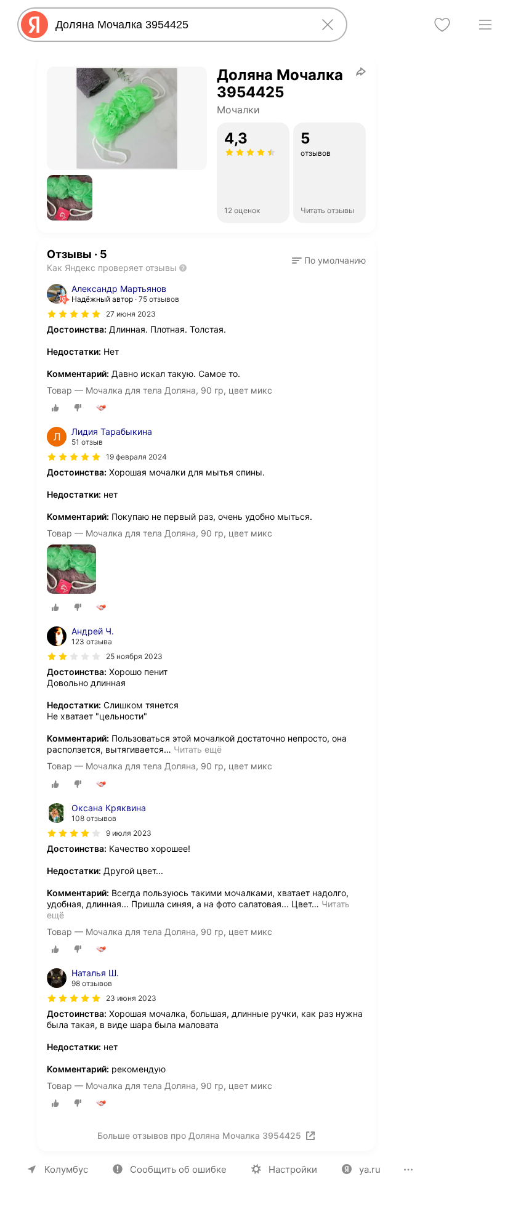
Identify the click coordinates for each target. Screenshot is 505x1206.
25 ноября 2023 (134, 656)
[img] (74, 314)
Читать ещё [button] (198, 749)
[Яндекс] (34, 24)
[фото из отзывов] (71, 570)
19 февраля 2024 (136, 456)
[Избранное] (442, 24)
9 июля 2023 (129, 833)
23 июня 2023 (131, 998)
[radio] (55, 408)
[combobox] (180, 25)
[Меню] (485, 24)
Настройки (293, 1169)
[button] (69, 198)
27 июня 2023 (131, 313)
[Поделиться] (361, 71)
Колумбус (66, 1169)
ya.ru (370, 1169)
